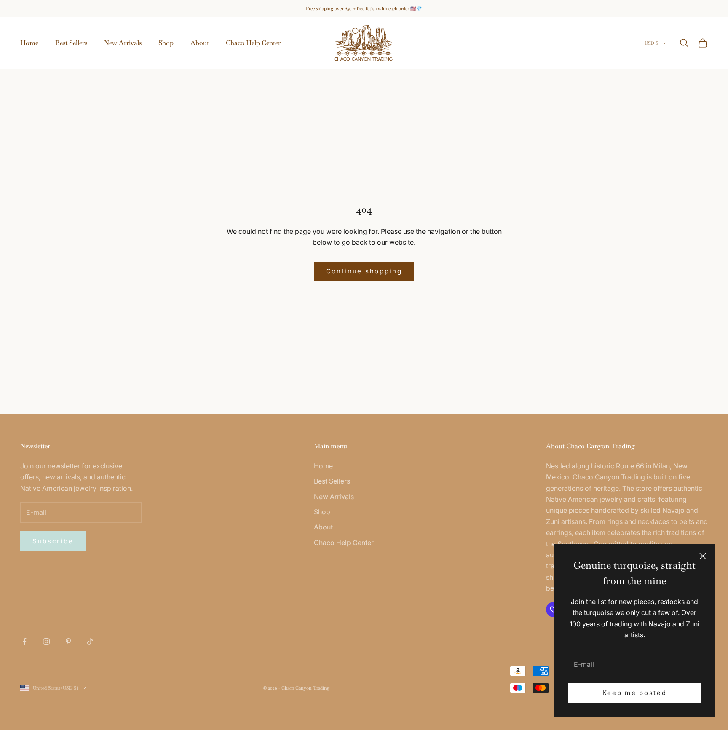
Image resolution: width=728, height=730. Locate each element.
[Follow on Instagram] (46, 641)
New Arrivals (123, 42)
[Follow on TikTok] (90, 641)
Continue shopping (364, 271)
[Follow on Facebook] (24, 641)
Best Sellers (71, 42)
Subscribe (52, 541)
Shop (166, 42)
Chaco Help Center (253, 42)
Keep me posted (634, 693)
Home (29, 42)
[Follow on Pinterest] (68, 641)
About (199, 42)
